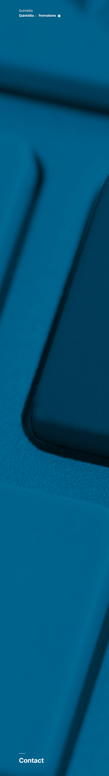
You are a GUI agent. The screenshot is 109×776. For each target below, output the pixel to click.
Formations (47, 15)
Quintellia (26, 11)
